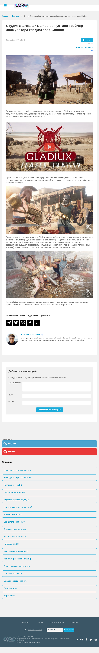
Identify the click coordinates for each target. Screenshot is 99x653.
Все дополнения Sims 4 (14, 522)
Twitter (91, 639)
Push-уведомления (35, 630)
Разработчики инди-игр (15, 529)
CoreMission (21, 5)
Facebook (86, 639)
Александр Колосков (84, 47)
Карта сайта (9, 596)
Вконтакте (76, 639)
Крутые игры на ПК (13, 485)
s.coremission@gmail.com (31, 642)
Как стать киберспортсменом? (18, 507)
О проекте (74, 622)
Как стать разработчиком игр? (18, 559)
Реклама (40, 622)
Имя (10, 395)
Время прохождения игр (15, 581)
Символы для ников (13, 573)
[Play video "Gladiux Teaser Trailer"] (49, 146)
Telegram (81, 639)
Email (11, 402)
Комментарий (14, 383)
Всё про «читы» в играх (15, 536)
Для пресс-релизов (57, 622)
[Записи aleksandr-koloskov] (12, 339)
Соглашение (25, 622)
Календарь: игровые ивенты (17, 477)
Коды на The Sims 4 (13, 514)
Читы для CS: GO (11, 544)
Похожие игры (10, 588)
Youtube (95, 639)
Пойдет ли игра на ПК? (14, 492)
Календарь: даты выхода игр (17, 470)
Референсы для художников (17, 566)
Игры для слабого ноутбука (16, 500)
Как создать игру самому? (16, 551)
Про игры (87, 40)
